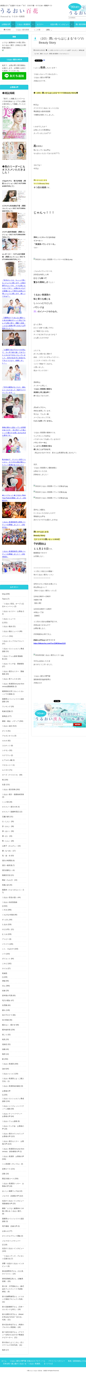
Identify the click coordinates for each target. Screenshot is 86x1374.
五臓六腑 (7, 817)
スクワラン (7, 755)
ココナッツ (7, 745)
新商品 (81, 50)
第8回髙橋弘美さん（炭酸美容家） (12, 1280)
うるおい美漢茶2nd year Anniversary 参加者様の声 (13, 1150)
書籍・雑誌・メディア (12, 721)
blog (6, 594)
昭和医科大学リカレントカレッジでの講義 (13, 692)
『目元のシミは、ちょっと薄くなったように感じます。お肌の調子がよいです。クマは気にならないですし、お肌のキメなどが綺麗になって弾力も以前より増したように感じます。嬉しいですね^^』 (14, 288)
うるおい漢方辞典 (22, 30)
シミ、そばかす (10, 949)
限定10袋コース (10, 1178)
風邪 (5, 1054)
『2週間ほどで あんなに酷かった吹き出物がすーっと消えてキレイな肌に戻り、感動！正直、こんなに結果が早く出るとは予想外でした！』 (14, 323)
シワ (6, 954)
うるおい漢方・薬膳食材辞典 (13, 796)
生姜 (6, 784)
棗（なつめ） (9, 851)
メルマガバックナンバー (60, 50)
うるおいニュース (9, 619)
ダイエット (8, 959)
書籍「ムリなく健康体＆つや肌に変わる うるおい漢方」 (13, 1211)
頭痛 (5, 1049)
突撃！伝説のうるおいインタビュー (13, 1265)
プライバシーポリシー (56, 1361)
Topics (5, 599)
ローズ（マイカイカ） (12, 775)
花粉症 (6, 1044)
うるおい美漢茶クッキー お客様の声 (13, 1185)
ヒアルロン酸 (8, 760)
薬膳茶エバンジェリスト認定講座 (13, 700)
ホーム (4, 1361)
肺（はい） (8, 831)
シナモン (7, 750)
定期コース (8, 1169)
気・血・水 (8, 856)
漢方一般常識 (8, 865)
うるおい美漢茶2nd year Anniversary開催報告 (13, 685)
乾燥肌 (4, 973)
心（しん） (8, 821)
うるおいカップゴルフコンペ (13, 642)
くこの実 (37, 30)
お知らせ (7, 1231)
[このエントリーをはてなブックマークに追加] (44, 60)
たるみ (6, 924)
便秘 (5, 981)
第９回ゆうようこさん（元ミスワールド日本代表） (13, 1344)
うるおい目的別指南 (9, 902)
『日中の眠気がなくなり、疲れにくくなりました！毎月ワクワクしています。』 (14, 389)
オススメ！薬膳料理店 (12, 812)
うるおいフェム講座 (11, 1121)
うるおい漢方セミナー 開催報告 (13, 672)
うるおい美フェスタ (11, 679)
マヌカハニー (8, 765)
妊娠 (5, 990)
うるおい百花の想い (11, 897)
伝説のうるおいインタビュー (13, 1250)
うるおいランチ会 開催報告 (13, 665)
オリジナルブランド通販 (12, 1236)
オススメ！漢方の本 (11, 807)
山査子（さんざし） (73, 50)
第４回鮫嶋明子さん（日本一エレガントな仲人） (13, 1308)
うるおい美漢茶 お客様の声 (13, 1157)
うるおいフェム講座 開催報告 (12, 657)
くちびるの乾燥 (9, 915)
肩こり (6, 1035)
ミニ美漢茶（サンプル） (12, 1164)
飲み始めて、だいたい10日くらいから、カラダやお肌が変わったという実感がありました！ (14, 462)
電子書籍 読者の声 (11, 1226)
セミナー (40, 24)
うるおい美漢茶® (23, 24)
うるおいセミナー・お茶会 (13, 612)
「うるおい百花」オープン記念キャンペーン (13, 605)
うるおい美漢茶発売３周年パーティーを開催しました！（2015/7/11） (14, 524)
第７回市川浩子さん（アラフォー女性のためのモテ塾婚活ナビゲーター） (13, 1334)
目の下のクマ (9, 1015)
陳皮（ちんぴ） (44, 53)
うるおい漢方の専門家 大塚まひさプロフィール (27, 1361)
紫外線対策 (8, 1030)
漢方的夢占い (8, 870)
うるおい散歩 (9, 626)
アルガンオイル (9, 736)
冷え (6, 986)
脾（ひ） (7, 836)
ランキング (8, 706)
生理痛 (6, 1005)
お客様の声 (6, 24)
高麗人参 (51, 53)
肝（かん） (8, 826)
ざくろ (6, 731)
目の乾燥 (7, 1020)
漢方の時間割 (8, 860)
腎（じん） (8, 841)
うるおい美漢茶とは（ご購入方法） (13, 1080)
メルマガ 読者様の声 (12, 1196)
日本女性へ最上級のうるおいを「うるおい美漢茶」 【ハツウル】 (28, 1364)
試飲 (5, 1174)
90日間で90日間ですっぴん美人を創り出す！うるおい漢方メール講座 (60, 713)
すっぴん (7, 920)
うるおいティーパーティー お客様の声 (13, 1115)
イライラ (7, 944)
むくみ (6, 934)
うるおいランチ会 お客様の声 (13, 1127)
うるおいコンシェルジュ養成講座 (13, 650)
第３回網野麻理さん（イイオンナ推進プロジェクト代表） (13, 1299)
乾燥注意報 (7, 711)
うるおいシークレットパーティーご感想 (13, 1107)
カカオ (6, 741)
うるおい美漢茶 (10, 1064)
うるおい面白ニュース (12, 631)
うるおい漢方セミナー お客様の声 (13, 1142)
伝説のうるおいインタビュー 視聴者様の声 (14, 1202)
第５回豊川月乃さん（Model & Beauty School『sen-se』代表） (12, 1317)
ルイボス (7, 770)
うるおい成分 (9, 726)
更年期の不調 (9, 995)
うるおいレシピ (10, 1074)
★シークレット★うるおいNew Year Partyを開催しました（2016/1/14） (14, 497)
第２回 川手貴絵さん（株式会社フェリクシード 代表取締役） (13, 1288)
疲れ (6, 1010)
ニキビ (6, 963)
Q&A (5, 1069)
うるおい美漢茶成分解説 (12, 1086)
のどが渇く (8, 929)
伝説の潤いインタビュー (59, 24)
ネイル (6, 968)
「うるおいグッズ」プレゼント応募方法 (13, 1257)
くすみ (6, 910)
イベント (7, 636)
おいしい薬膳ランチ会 (12, 1191)
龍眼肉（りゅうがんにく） (62, 53)
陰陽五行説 (8, 875)
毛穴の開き (8, 1000)
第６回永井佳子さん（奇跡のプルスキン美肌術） (13, 1326)
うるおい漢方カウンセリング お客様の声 (14, 1135)
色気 (5, 1039)
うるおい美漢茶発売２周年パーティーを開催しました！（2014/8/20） (14, 554)
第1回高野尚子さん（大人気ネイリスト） (12, 1272)
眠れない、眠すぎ (10, 1025)
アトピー (6, 939)
